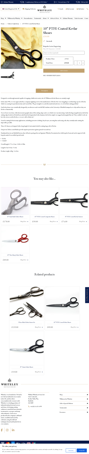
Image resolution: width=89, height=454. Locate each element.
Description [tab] (44, 91)
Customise (71, 450)
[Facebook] (2, 430)
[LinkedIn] (13, 430)
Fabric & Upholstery (13, 24)
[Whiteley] (44, 9)
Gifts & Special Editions (66, 403)
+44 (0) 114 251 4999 (36, 406)
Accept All (81, 450)
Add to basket (64, 71)
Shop (61, 395)
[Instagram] (7, 430)
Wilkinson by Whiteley (66, 399)
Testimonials (63, 408)
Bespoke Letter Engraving (52, 47)
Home (2, 24)
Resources (62, 412)
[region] (44, 449)
